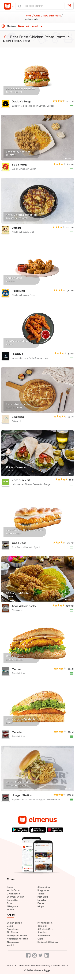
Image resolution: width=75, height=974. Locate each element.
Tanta (41, 893)
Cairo (10, 887)
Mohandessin (45, 922)
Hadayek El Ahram (17, 935)
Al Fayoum (12, 906)
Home (28, 15)
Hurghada (43, 890)
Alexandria (44, 887)
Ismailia (42, 900)
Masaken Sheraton (17, 938)
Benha (10, 909)
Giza (40, 938)
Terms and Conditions (29, 965)
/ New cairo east (51, 15)
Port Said (43, 896)
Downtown (12, 929)
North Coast (13, 890)
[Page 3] (68, 95)
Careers (55, 965)
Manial (10, 945)
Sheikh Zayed (14, 922)
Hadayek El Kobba (48, 942)
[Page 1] (65, 95)
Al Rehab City (45, 929)
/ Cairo (36, 15)
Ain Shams (12, 932)
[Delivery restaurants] (4, 36)
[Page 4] (69, 95)
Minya (41, 906)
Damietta (12, 900)
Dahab (41, 903)
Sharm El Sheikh (15, 896)
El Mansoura (13, 893)
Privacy (46, 965)
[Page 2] (66, 95)
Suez (9, 903)
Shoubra (42, 932)
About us (11, 965)
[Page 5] (70, 95)
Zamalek (42, 926)
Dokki (10, 926)
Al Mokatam (44, 935)
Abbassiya (13, 942)
